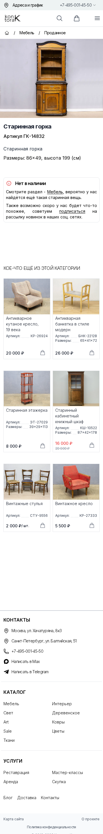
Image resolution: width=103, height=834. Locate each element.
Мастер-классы (67, 772)
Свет (8, 712)
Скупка (59, 781)
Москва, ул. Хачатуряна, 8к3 (36, 630)
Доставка (26, 797)
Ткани (9, 740)
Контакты (50, 797)
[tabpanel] (51, 78)
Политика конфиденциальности (51, 827)
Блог (8, 797)
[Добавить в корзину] (43, 353)
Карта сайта (13, 819)
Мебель (55, 191)
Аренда (10, 781)
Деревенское (66, 712)
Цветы (58, 731)
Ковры (58, 722)
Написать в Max (25, 661)
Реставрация (16, 772)
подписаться (72, 211)
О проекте (91, 819)
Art (6, 722)
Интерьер (62, 703)
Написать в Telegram (30, 671)
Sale (7, 731)
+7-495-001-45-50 (76, 5)
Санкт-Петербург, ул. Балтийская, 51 (44, 640)
